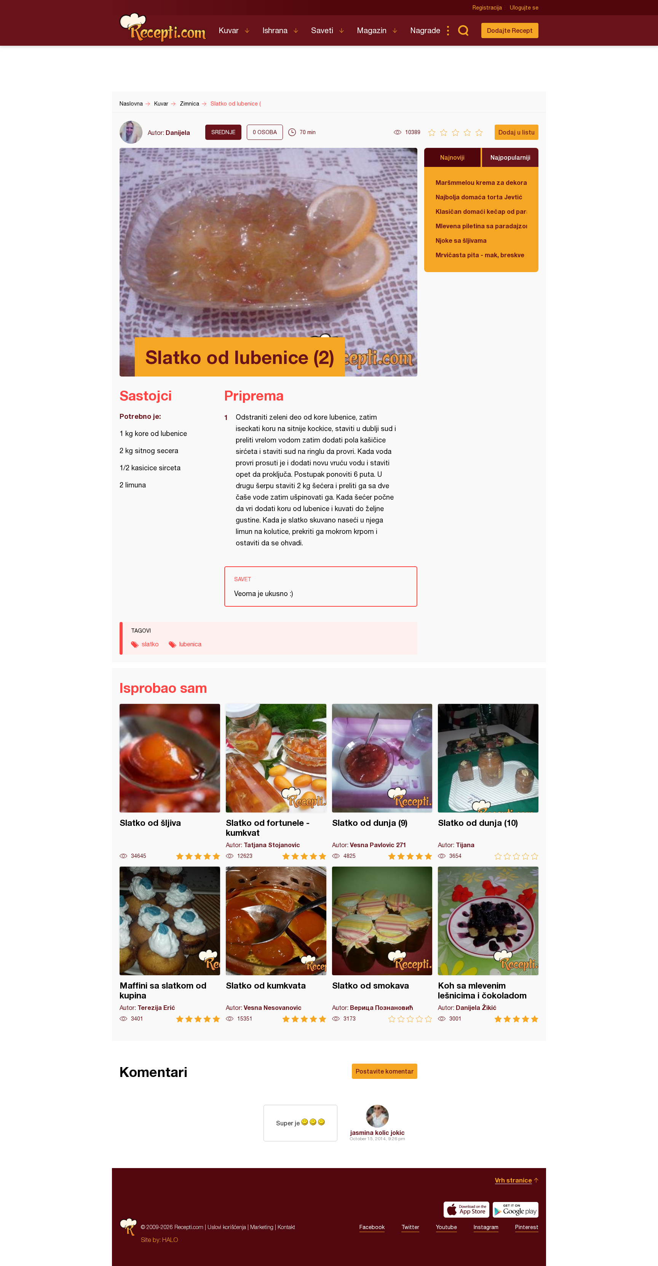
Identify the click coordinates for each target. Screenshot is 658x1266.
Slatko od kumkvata (276, 944)
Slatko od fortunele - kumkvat (276, 782)
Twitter (410, 1227)
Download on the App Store (466, 1210)
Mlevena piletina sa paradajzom (481, 225)
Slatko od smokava (382, 944)
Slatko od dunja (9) (382, 782)
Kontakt (286, 1227)
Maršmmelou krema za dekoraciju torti (481, 182)
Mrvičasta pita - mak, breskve (480, 254)
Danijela (178, 132)
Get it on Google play (515, 1210)
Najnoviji (452, 157)
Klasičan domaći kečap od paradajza (481, 211)
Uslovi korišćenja (227, 1227)
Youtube (446, 1227)
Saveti (322, 30)
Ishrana (274, 30)
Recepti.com (163, 27)
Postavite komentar (385, 1071)
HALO (170, 1239)
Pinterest (526, 1227)
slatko (150, 644)
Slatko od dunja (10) (488, 782)
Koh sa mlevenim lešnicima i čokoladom (488, 944)
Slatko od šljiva (170, 782)
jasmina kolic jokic (377, 1132)
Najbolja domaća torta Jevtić (479, 196)
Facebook (372, 1227)
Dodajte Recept (510, 30)
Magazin (371, 30)
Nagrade (425, 30)
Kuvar (229, 30)
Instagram (486, 1227)
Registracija (487, 8)
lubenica (190, 644)
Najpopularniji (510, 157)
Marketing (261, 1227)
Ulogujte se (524, 8)
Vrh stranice (513, 1180)
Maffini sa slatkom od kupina (170, 944)
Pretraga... (463, 30)
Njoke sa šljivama (461, 240)
